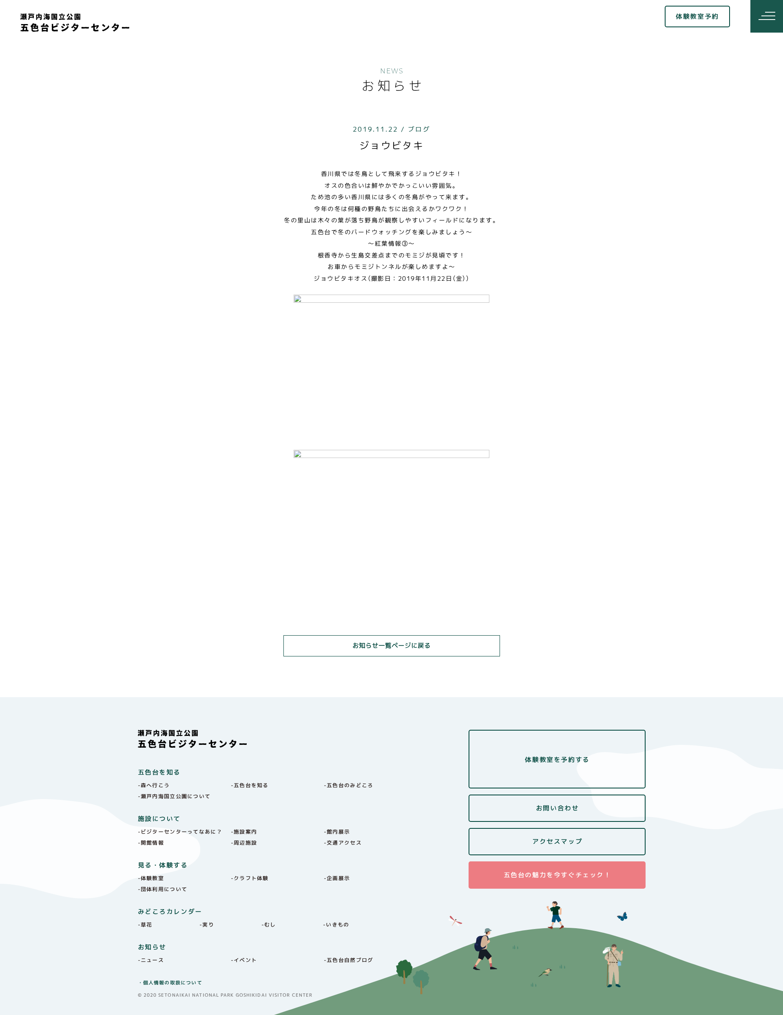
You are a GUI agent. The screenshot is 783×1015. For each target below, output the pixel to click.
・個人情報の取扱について (170, 982)
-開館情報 (151, 842)
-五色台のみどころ (349, 785)
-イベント (244, 960)
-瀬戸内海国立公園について (174, 796)
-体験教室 (151, 878)
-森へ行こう (154, 785)
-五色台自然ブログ (349, 960)
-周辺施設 (244, 842)
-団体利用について (163, 889)
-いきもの (336, 924)
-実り (206, 924)
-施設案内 (244, 831)
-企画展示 (337, 878)
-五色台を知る (250, 785)
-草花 (145, 924)
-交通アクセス (343, 842)
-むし (268, 924)
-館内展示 (337, 831)
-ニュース (151, 960)
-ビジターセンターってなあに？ (180, 831)
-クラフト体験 (250, 878)
